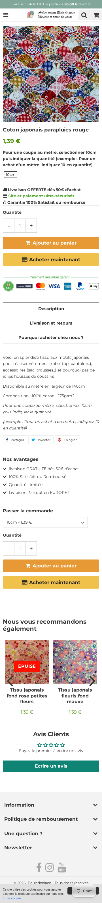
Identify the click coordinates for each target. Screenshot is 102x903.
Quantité (12, 212)
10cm (11, 174)
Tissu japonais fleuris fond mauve (75, 695)
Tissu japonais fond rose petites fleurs (27, 695)
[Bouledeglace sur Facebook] (39, 870)
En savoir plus (12, 898)
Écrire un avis (51, 766)
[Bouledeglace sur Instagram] (50, 870)
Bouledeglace (39, 883)
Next (92, 73)
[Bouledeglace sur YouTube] (61, 870)
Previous (9, 73)
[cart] (96, 15)
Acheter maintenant (54, 259)
